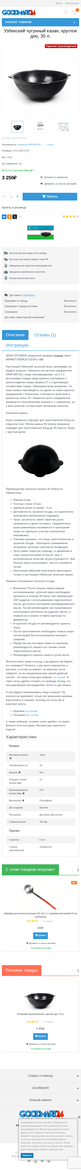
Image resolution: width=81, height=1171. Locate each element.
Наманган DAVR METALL (29, 144)
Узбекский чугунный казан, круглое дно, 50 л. (40, 1014)
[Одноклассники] (9, 216)
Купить (52, 196)
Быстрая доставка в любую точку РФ (28, 259)
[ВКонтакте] (4, 216)
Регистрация (72, 3)
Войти (59, 3)
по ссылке (59, 677)
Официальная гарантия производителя (30, 265)
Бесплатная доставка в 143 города (28, 253)
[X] (14, 216)
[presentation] (73, 870)
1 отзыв (49, 144)
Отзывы (45, 335)
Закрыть (27, 1155)
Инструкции (17, 345)
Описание (15, 335)
